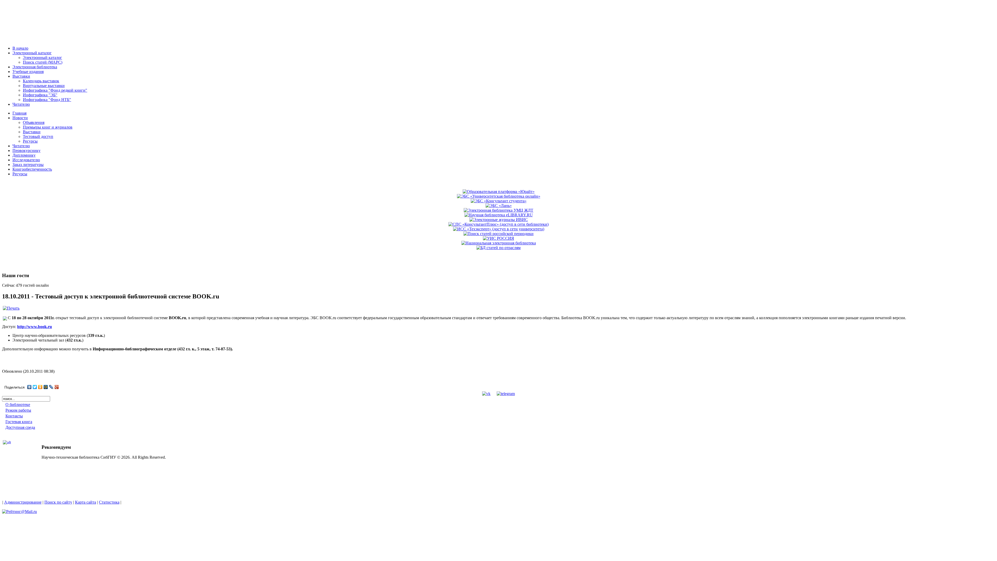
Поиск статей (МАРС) (42, 62)
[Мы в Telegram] (506, 393)
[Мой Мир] (46, 387)
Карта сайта (85, 502)
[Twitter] (35, 387)
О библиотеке (17, 404)
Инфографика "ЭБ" (40, 95)
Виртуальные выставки (44, 85)
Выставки (32, 132)
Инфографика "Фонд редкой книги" (55, 90)
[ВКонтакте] (29, 387)
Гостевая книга (18, 421)
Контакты (14, 416)
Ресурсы (30, 141)
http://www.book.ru (34, 326)
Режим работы (18, 410)
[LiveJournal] (51, 387)
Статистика (109, 502)
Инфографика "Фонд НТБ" (47, 99)
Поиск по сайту (58, 502)
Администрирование (23, 502)
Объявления (33, 122)
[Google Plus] (56, 387)
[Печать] (11, 308)
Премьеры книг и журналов (47, 127)
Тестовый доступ (38, 136)
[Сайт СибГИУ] (26, 39)
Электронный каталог (42, 57)
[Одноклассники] (40, 387)
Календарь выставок (41, 81)
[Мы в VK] (486, 393)
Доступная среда (20, 427)
